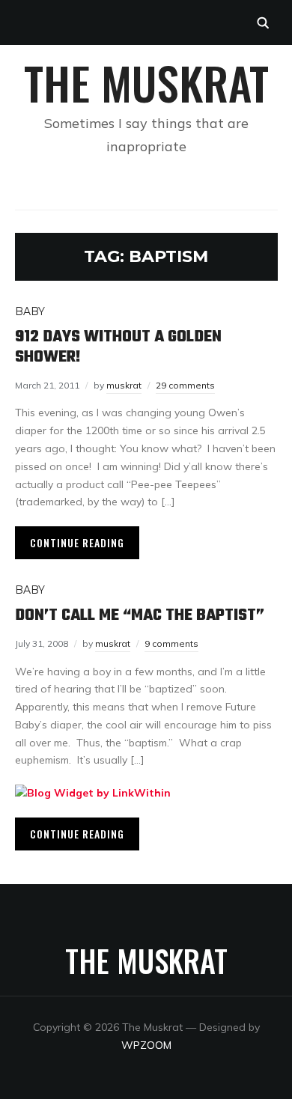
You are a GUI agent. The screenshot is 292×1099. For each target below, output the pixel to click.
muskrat (124, 385)
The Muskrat (146, 82)
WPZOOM (146, 1045)
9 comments (171, 643)
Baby (30, 311)
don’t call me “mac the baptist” (139, 615)
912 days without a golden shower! (118, 346)
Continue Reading (77, 542)
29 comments (185, 385)
